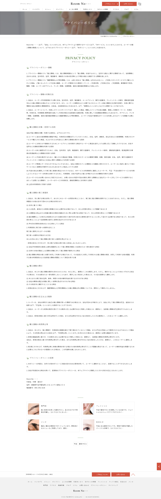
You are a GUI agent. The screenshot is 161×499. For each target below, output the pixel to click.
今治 (75, 444)
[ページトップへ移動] (133, 474)
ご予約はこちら (110, 4)
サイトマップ (113, 485)
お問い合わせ (128, 4)
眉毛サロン (83, 444)
